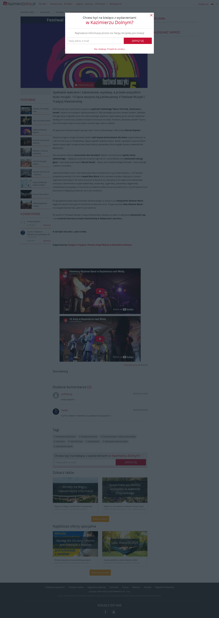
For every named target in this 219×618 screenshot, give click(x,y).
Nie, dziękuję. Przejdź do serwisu (109, 49)
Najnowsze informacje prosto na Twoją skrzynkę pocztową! (109, 33)
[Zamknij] (151, 15)
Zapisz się (138, 41)
